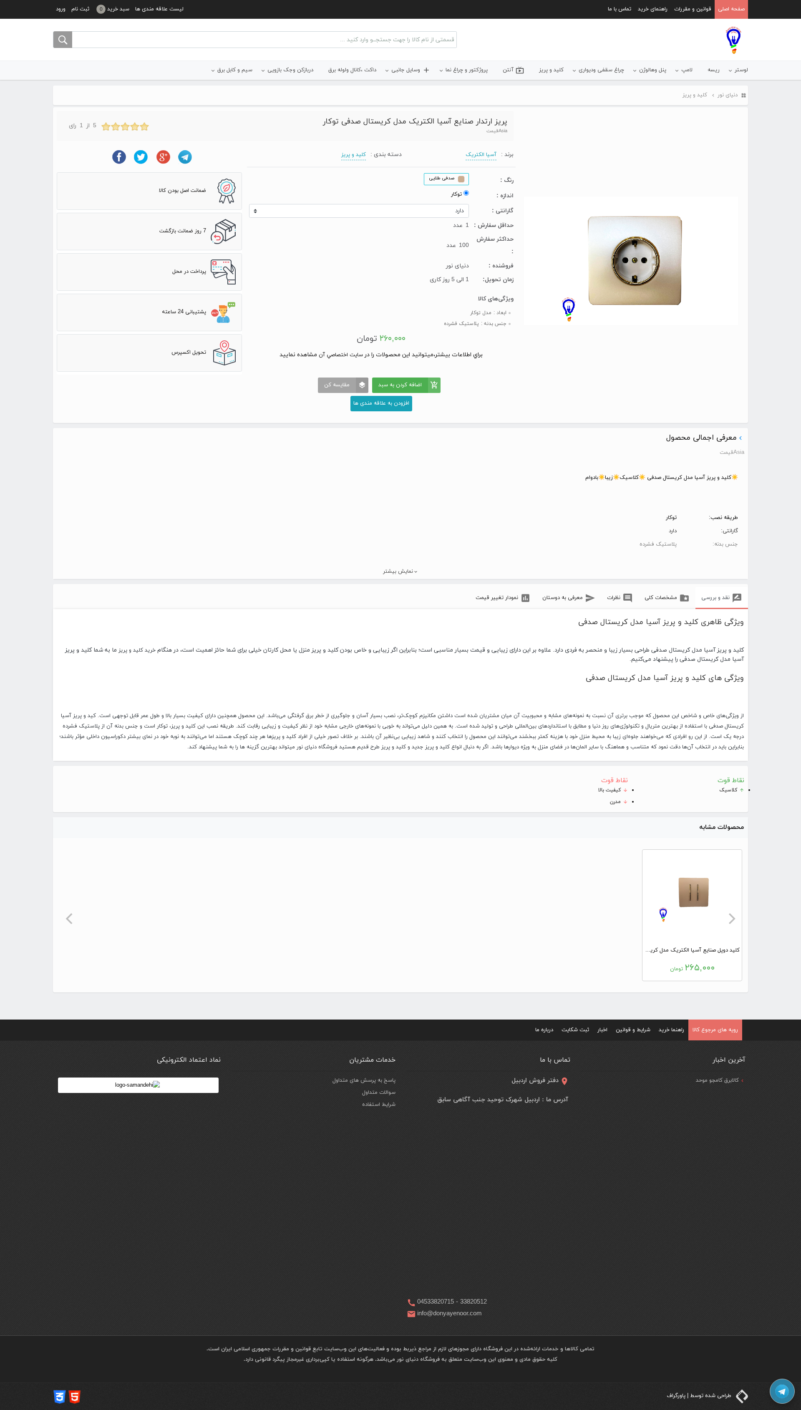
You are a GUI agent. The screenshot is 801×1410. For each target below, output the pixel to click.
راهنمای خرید (653, 9)
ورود (60, 9)
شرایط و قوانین (633, 1030)
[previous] (731, 918)
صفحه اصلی (731, 9)
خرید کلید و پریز (136, 650)
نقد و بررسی (715, 598)
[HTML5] (74, 1396)
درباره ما (544, 1030)
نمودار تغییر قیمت (497, 598)
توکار (456, 194)
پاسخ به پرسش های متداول (363, 1080)
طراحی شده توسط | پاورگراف (700, 1396)
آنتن (513, 70)
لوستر (741, 70)
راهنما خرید (671, 1030)
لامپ (687, 70)
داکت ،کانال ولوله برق (352, 70)
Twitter (141, 157)
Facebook (119, 157)
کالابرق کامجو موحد (717, 1080)
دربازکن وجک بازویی (290, 70)
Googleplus (163, 157)
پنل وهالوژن (652, 70)
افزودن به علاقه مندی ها (381, 403)
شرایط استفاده (378, 1104)
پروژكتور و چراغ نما (467, 70)
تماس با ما (619, 9)
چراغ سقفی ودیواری (601, 70)
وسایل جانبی (411, 70)
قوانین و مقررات (692, 9)
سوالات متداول (378, 1092)
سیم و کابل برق (234, 70)
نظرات (613, 598)
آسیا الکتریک (481, 155)
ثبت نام (80, 9)
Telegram (185, 157)
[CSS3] (59, 1396)
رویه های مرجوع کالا (715, 1030)
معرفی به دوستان (562, 598)
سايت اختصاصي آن (340, 355)
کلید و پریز (551, 70)
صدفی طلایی (441, 178)
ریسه (714, 70)
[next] (70, 918)
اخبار (602, 1030)
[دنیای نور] (733, 40)
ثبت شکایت (575, 1030)
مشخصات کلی (661, 598)
